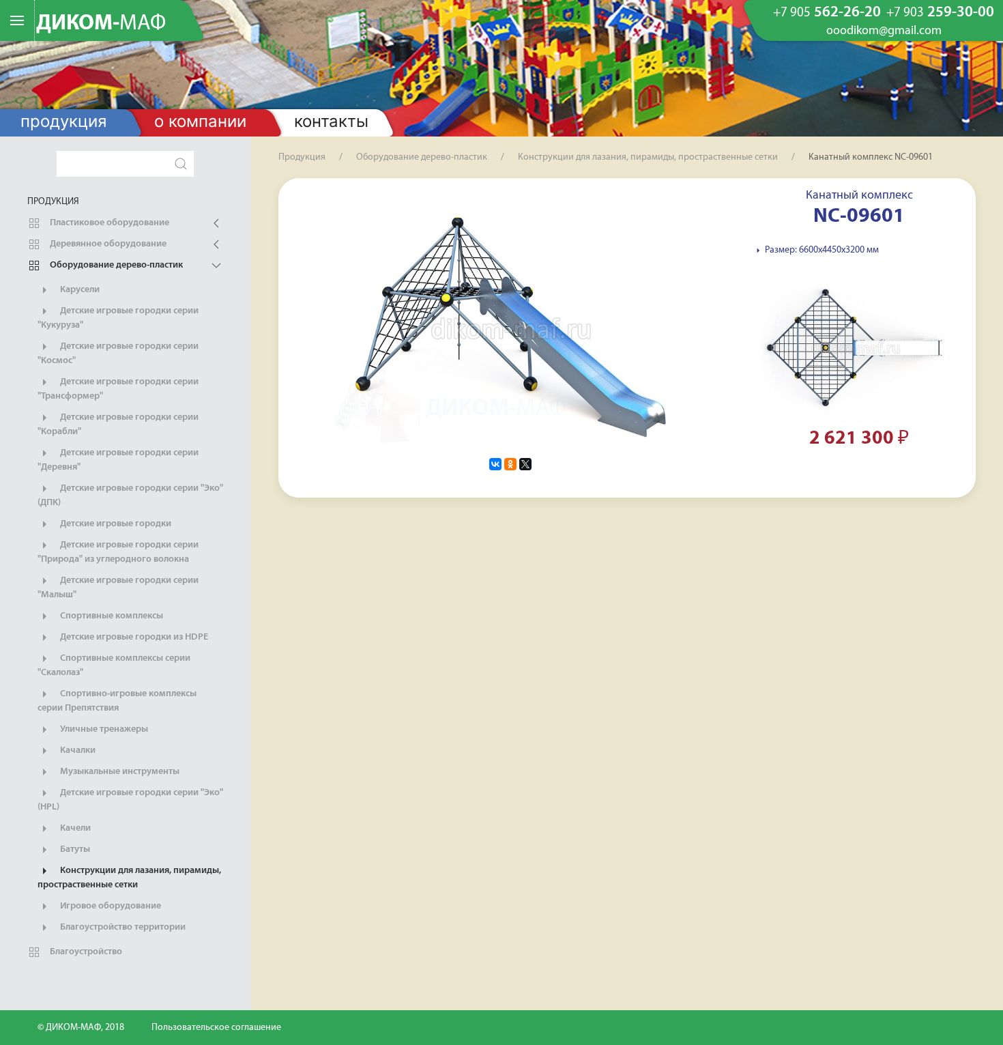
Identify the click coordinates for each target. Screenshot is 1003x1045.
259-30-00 (940, 13)
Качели (74, 828)
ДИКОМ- (101, 24)
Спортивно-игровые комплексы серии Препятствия (117, 701)
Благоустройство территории (122, 927)
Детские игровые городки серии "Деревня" (118, 460)
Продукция (63, 121)
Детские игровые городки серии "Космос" (118, 353)
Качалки (77, 750)
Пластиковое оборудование (108, 223)
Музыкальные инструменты (118, 772)
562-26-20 (827, 13)
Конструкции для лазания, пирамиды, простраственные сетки (129, 877)
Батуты (74, 849)
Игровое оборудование (109, 906)
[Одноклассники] (510, 464)
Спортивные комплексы (110, 616)
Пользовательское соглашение (216, 1027)
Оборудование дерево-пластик (115, 265)
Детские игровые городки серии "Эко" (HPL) (130, 800)
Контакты (331, 121)
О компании (200, 121)
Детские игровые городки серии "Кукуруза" (118, 318)
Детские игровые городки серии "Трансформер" (118, 389)
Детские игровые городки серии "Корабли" (118, 424)
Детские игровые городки (114, 524)
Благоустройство (85, 952)
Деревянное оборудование (107, 244)
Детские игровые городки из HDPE (133, 637)
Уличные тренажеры (103, 729)
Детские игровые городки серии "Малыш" (118, 587)
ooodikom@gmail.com (884, 31)
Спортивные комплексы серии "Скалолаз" (114, 665)
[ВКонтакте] (495, 464)
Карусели (79, 290)
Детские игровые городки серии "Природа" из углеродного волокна (118, 552)
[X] (525, 464)
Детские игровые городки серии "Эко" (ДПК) (130, 495)
